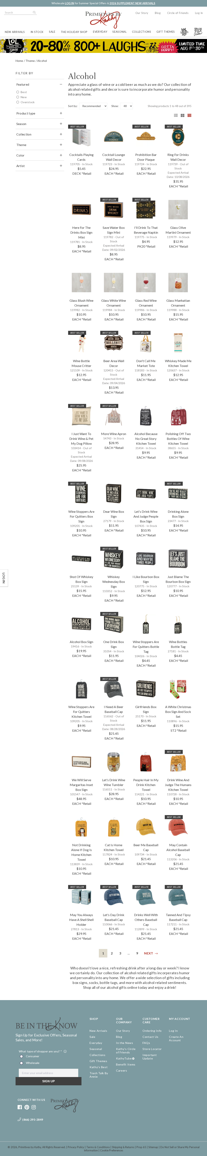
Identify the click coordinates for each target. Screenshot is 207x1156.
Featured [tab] (22, 84)
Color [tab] (20, 155)
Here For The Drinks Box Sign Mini (81, 232)
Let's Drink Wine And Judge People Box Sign (145, 516)
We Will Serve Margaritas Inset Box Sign (81, 784)
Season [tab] (21, 124)
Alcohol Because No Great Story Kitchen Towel (145, 438)
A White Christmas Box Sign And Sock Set (178, 711)
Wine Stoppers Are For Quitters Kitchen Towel (81, 711)
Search (34, 12)
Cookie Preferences (111, 1150)
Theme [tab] (21, 145)
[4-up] (188, 115)
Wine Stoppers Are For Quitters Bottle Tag (146, 646)
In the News (124, 1043)
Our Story (141, 13)
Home (19, 60)
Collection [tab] (23, 134)
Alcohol (42, 60)
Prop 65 (141, 1147)
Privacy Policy (76, 1147)
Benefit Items (125, 1064)
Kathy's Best (99, 1067)
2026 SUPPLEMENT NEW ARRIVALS (132, 3)
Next (148, 953)
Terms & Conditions (98, 1147)
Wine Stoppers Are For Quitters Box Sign (81, 516)
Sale (52, 31)
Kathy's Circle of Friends (126, 1050)
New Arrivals (15, 32)
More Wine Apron (113, 434)
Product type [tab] (25, 113)
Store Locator (152, 1049)
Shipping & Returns (123, 1147)
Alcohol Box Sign (81, 642)
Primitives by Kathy (29, 1147)
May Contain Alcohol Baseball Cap (178, 849)
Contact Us (150, 1036)
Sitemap (153, 1147)
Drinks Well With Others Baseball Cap (146, 919)
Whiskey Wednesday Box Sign (113, 581)
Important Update (150, 1056)
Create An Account (176, 1038)
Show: (114, 106)
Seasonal (119, 31)
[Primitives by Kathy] (65, 1111)
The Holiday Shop (74, 32)
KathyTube (124, 1058)
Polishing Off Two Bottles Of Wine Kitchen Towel (178, 438)
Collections (141, 31)
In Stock (37, 32)
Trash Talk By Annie (99, 1074)
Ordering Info (152, 1030)
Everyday (100, 31)
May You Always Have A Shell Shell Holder (81, 919)
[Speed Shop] (174, 115)
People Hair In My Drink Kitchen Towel (145, 784)
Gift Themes (165, 31)
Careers (121, 1070)
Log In (199, 13)
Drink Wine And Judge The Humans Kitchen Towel (178, 784)
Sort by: (72, 106)
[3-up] (181, 115)
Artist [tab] (20, 166)
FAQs (146, 1043)
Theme (30, 60)
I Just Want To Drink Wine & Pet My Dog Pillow (81, 438)
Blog (158, 13)
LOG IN (69, 3)
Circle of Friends (178, 13)
